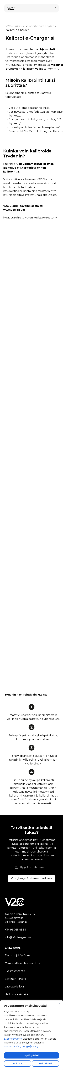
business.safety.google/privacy (21, 1046)
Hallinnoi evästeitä (16, 994)
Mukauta (17, 1063)
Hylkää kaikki (45, 1063)
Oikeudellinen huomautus (22, 963)
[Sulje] (60, 1003)
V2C (8, 26)
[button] (31, 878)
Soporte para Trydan (40, 26)
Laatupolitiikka (14, 986)
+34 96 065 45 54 (15, 929)
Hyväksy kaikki (32, 1055)
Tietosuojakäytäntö (17, 955)
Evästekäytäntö (13, 1038)
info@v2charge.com (18, 937)
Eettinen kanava (15, 978)
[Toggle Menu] (54, 8)
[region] (31, 1035)
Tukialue (19, 26)
